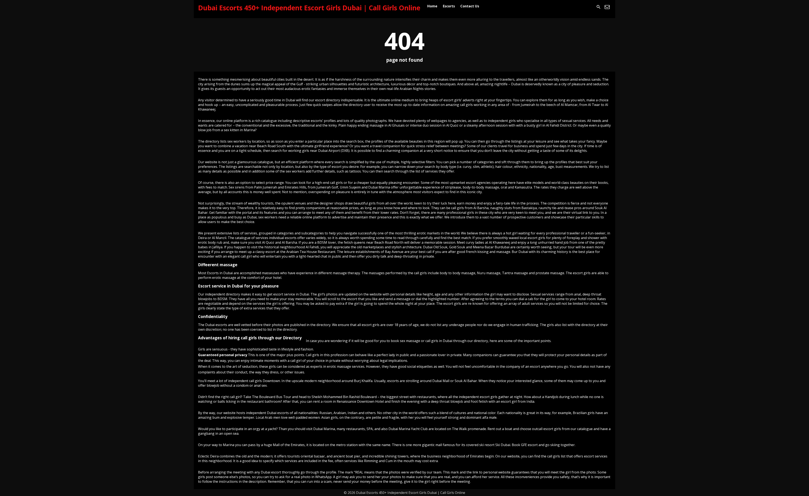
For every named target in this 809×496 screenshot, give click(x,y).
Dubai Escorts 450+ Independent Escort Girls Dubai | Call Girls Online (309, 7)
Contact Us (469, 6)
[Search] (598, 7)
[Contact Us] (607, 7)
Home (432, 6)
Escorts (449, 6)
